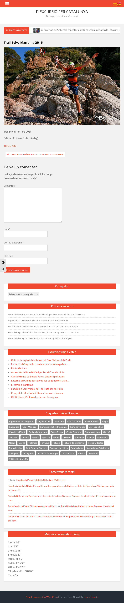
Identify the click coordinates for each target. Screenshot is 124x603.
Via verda (93, 453)
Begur (105, 421)
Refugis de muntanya (74, 442)
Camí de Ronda (77, 426)
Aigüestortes (44, 421)
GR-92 (35, 437)
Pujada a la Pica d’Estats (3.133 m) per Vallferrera (40, 480)
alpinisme (59, 421)
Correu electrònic (14, 242)
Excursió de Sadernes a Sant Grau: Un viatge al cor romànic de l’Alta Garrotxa (46, 314)
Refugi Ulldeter (95, 442)
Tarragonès (28, 453)
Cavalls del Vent (17, 432)
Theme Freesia (90, 597)
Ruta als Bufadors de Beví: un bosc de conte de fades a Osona (38, 496)
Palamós (33, 442)
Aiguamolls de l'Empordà (21, 421)
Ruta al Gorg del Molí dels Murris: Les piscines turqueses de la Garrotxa (43, 332)
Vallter (81, 453)
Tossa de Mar (68, 453)
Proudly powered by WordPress (42, 597)
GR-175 (46, 437)
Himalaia (79, 437)
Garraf (106, 432)
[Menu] (7, 3)
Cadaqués (14, 426)
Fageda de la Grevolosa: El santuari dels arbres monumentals (38, 320)
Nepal (12, 442)
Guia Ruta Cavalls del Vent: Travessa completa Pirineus (35, 516)
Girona (25, 437)
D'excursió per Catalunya (62, 11)
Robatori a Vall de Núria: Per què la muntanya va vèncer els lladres (41, 485)
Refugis (56, 442)
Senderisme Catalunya (97, 448)
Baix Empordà (91, 421)
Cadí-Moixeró (29, 426)
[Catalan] (115, 4)
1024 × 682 (10, 145)
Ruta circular (15, 448)
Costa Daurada (73, 432)
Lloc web (8, 255)
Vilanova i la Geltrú (18, 458)
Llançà (90, 437)
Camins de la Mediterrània (53, 426)
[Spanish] (119, 4)
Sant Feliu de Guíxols (36, 448)
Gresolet (67, 437)
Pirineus (45, 442)
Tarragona (14, 453)
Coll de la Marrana (38, 432)
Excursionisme (92, 432)
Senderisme (77, 448)
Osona (22, 442)
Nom (7, 229)
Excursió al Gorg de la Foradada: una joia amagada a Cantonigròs (40, 338)
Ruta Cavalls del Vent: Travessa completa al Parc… (33, 506)
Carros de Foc (96, 426)
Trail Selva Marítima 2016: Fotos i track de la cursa (37, 154)
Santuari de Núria (59, 448)
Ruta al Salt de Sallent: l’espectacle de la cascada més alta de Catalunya (70, 30)
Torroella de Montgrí (47, 453)
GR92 (56, 437)
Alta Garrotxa (74, 421)
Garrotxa (13, 437)
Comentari (10, 185)
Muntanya (102, 437)
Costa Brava (57, 432)
